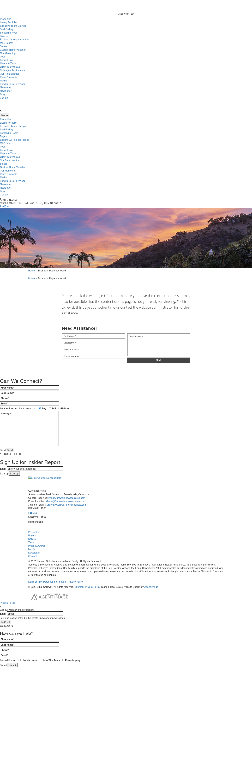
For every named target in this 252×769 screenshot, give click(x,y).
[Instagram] (5, 206)
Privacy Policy (75, 581)
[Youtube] (3, 206)
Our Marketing (8, 53)
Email (3, 468)
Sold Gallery (6, 29)
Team (3, 56)
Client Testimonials (10, 66)
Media (3, 80)
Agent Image (151, 587)
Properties (5, 19)
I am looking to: (9, 408)
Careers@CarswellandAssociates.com (66, 504)
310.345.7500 (9, 199)
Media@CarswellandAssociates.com (65, 501)
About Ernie (6, 60)
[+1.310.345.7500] (1, 111)
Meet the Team (8, 63)
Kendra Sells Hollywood (13, 84)
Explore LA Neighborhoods (14, 39)
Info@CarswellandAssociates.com (66, 498)
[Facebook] (0, 206)
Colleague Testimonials (12, 70)
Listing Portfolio (8, 22)
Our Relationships (9, 73)
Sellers (3, 46)
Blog (2, 94)
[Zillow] (8, 206)
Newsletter (5, 87)
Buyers (4, 36)
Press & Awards (8, 77)
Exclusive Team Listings (13, 25)
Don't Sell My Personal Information (47, 581)
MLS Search (6, 43)
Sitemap (79, 587)
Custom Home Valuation (13, 49)
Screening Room (9, 32)
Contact (4, 97)
